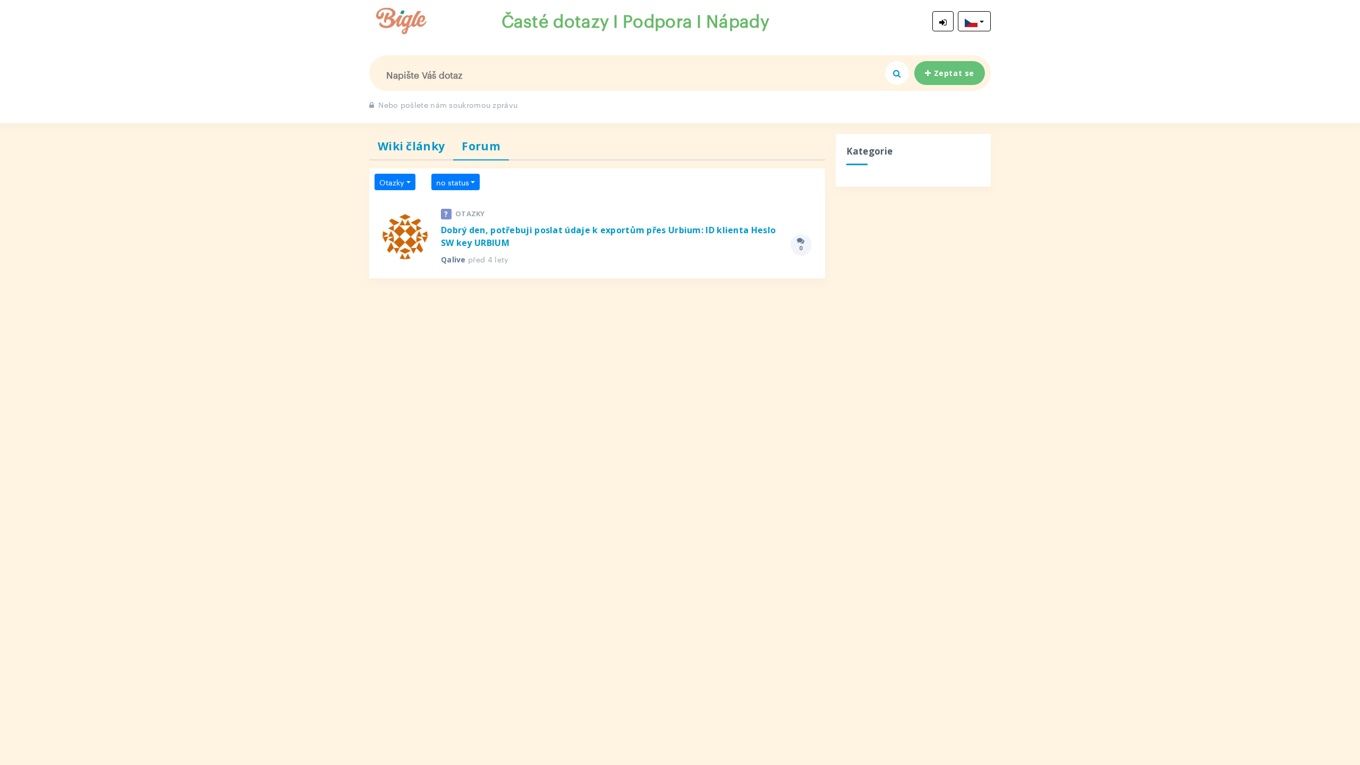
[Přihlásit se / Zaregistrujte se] (943, 21)
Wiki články (411, 146)
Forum (481, 146)
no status (452, 182)
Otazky (391, 182)
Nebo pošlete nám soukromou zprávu (447, 104)
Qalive (453, 259)
